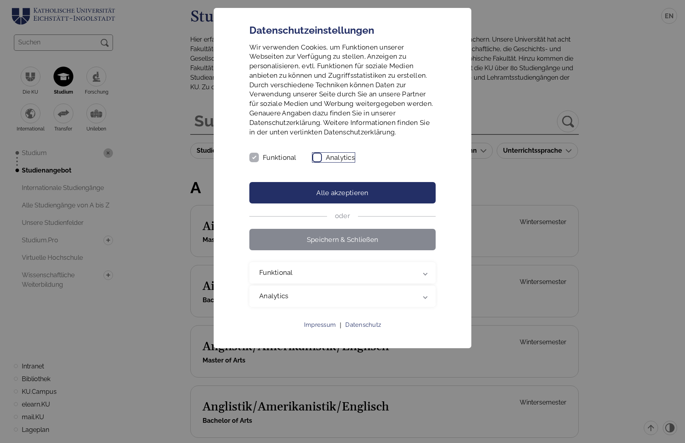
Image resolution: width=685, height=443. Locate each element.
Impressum (320, 324)
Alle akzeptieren (342, 193)
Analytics (340, 157)
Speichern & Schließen (342, 240)
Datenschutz (363, 324)
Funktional (280, 157)
